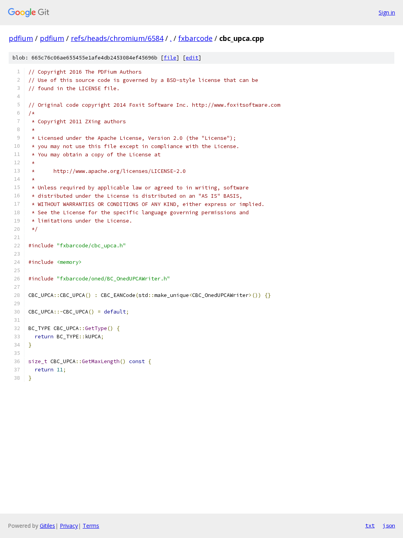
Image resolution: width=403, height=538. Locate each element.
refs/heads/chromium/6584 (117, 38)
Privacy (69, 525)
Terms (91, 525)
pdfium (21, 38)
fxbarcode (195, 38)
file (170, 57)
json (389, 525)
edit (192, 57)
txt (370, 525)
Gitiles (47, 525)
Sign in (387, 12)
